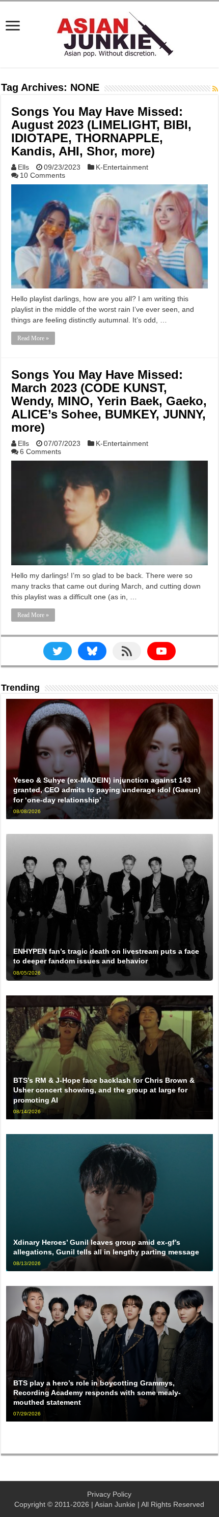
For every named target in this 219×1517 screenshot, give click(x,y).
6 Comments (40, 451)
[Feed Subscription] (215, 89)
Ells (23, 167)
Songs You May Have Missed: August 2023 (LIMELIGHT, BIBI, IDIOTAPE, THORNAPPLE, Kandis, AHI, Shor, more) (101, 131)
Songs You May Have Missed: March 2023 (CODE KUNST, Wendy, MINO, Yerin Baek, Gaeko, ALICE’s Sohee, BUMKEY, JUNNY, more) (109, 401)
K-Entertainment (122, 167)
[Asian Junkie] (109, 32)
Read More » (33, 338)
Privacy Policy (109, 1494)
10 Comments (42, 175)
